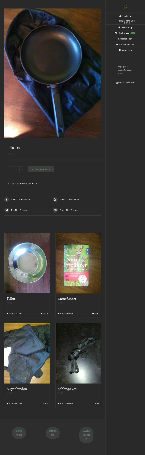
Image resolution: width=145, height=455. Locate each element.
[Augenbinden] (27, 353)
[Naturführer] (78, 263)
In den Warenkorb (41, 169)
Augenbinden (17, 388)
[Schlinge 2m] (78, 353)
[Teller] (27, 263)
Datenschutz (86, 435)
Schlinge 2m (67, 388)
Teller (11, 298)
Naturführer (67, 298)
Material (32, 183)
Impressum (19, 433)
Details (45, 314)
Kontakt (52, 433)
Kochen (23, 183)
